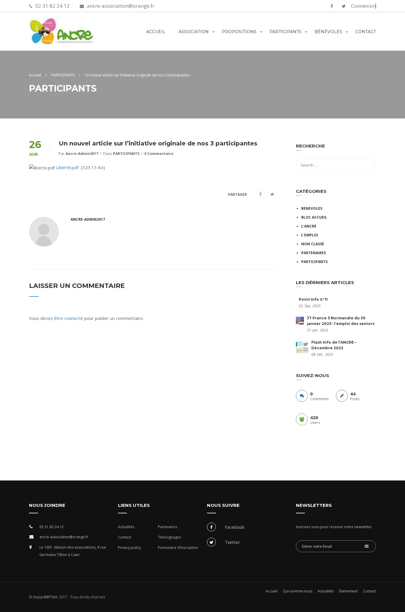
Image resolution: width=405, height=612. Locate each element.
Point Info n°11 (313, 299)
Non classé (312, 243)
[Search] (368, 147)
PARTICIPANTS (126, 153)
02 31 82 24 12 (52, 5)
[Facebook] (260, 194)
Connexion (363, 6)
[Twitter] (272, 194)
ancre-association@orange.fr (120, 5)
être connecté (68, 318)
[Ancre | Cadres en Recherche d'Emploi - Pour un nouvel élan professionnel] (79, 34)
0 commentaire (158, 153)
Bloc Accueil (314, 217)
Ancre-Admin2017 (82, 153)
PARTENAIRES (313, 252)
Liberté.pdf (67, 167)
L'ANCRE (308, 226)
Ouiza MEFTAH (44, 597)
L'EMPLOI (309, 235)
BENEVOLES (311, 208)
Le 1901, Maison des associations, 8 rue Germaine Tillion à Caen (72, 551)
